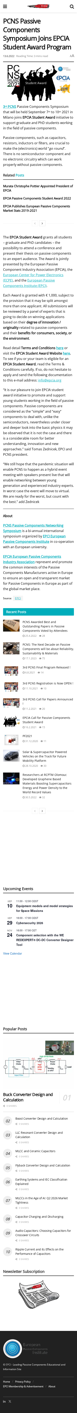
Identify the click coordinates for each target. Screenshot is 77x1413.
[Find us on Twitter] (9, 1401)
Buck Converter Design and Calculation (28, 1097)
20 (43, 709)
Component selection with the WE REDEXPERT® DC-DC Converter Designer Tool (45, 939)
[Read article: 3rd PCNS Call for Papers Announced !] (11, 703)
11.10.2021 (31, 688)
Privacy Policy (23, 1381)
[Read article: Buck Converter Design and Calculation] (38, 1063)
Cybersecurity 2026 (29, 923)
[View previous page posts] (35, 223)
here (66, 353)
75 (43, 658)
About (51, 1386)
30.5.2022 (31, 797)
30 (44, 766)
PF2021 (27, 736)
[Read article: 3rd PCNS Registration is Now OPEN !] (11, 687)
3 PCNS (9, 106)
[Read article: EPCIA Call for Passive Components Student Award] (11, 721)
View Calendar (12, 953)
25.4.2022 (31, 636)
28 (43, 636)
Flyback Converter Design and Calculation (42, 1165)
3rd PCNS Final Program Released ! (46, 667)
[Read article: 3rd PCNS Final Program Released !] (11, 671)
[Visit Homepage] (38, 6)
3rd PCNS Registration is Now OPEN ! (48, 683)
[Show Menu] (5, 6)
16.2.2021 (31, 727)
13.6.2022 (8, 56)
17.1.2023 (31, 658)
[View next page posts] (42, 223)
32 (43, 797)
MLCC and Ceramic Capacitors (35, 1151)
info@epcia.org (49, 380)
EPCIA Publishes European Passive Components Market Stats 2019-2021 (36, 208)
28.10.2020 (31, 766)
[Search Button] (72, 6)
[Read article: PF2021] (11, 740)
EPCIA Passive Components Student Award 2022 (37, 198)
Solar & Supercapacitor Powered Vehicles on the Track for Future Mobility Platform (45, 756)
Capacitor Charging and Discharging (39, 1217)
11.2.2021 (31, 709)
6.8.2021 (30, 672)
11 (44, 741)
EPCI (18, 598)
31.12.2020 (31, 741)
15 (43, 727)
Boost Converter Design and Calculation (41, 1118)
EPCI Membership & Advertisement (23, 1386)
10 (44, 688)
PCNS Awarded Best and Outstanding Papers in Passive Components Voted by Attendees (45, 626)
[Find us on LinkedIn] (4, 1401)
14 (42, 672)
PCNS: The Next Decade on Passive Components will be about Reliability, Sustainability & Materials (48, 649)
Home (6, 1381)
